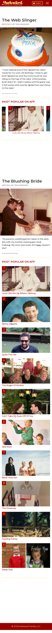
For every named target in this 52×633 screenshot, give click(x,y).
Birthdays (6, 24)
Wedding (6, 185)
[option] (26, 121)
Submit (38, 3)
